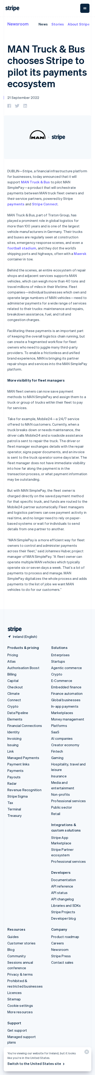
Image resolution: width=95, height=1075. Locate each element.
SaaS (55, 732)
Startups (58, 661)
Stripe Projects (63, 912)
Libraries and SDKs (66, 905)
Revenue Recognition (24, 789)
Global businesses (65, 700)
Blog (11, 949)
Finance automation (67, 693)
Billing (11, 674)
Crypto (12, 706)
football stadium (21, 248)
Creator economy (65, 745)
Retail (55, 813)
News (43, 24)
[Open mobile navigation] (84, 8)
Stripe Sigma (17, 796)
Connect (14, 700)
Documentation (63, 879)
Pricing (12, 655)
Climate (13, 693)
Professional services (68, 801)
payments (16, 204)
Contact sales (62, 962)
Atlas (11, 661)
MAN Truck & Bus (35, 182)
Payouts (14, 777)
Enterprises (60, 655)
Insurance (59, 776)
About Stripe (78, 24)
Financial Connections (24, 725)
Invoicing (14, 738)
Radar (12, 783)
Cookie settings (20, 1005)
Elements (15, 719)
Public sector (61, 807)
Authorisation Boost (23, 667)
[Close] (86, 1052)
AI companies (62, 738)
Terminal (14, 809)
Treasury (14, 815)
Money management (67, 719)
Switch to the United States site (34, 1063)
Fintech (57, 751)
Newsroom (18, 23)
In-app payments (64, 706)
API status (59, 892)
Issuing (12, 745)
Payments (15, 770)
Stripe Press (61, 956)
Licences (14, 992)
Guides (13, 936)
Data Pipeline (17, 712)
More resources (20, 1012)
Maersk (80, 253)
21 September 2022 (23, 97)
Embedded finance (66, 687)
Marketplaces (62, 712)
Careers (57, 943)
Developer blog (63, 918)
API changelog (62, 899)
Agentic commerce (66, 667)
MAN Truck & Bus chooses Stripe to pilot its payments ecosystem (47, 65)
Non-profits (60, 794)
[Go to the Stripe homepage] (13, 629)
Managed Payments (23, 757)
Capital (12, 680)
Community (16, 956)
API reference (62, 886)
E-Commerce (61, 680)
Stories (57, 24)
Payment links (18, 764)
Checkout (15, 687)
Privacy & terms (20, 974)
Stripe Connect (45, 204)
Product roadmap (65, 936)
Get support (17, 1030)
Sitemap (14, 999)
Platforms (59, 725)
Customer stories (21, 943)
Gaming (57, 757)
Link (10, 751)
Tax (10, 802)
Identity (13, 732)
